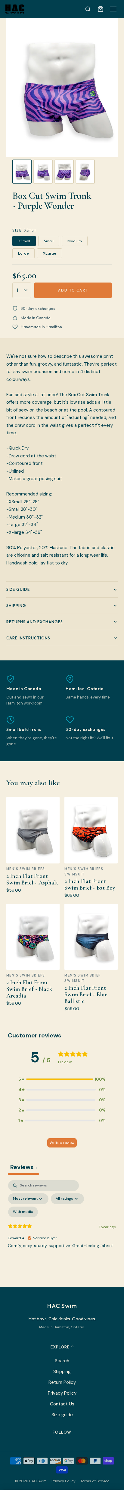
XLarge (49, 253)
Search (62, 1361)
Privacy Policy (62, 1393)
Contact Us (62, 1404)
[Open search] (88, 9)
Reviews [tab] (23, 1167)
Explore (60, 1347)
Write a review (62, 1142)
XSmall (24, 240)
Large (23, 253)
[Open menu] (113, 9)
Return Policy (62, 1382)
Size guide (62, 1415)
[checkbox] (23, 1212)
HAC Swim (62, 1305)
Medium (74, 240)
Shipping (62, 1372)
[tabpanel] (62, 1232)
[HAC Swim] (15, 9)
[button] (62, 1079)
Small (49, 240)
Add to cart (73, 290)
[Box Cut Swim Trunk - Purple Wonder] (22, 172)
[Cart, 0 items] (101, 9)
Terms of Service (94, 1481)
